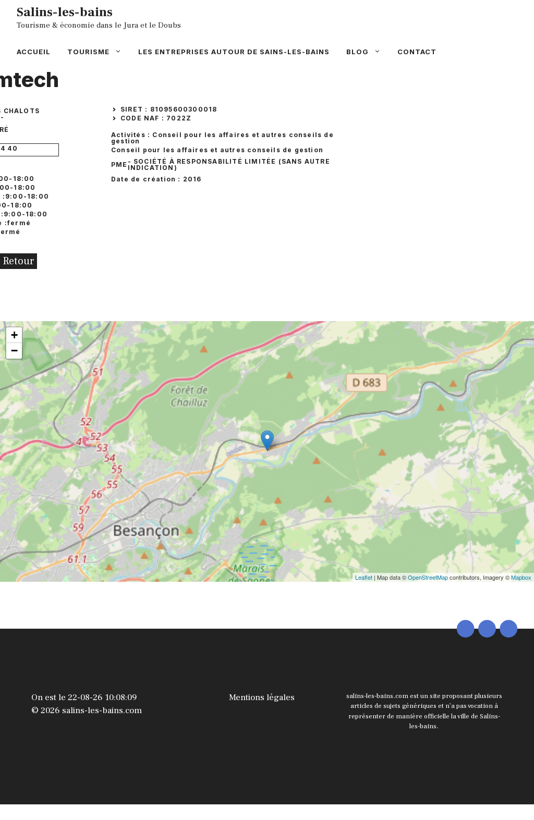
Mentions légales (262, 697)
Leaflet (363, 577)
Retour (18, 261)
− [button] (14, 350)
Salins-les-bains (65, 12)
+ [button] (14, 334)
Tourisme (88, 51)
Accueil (34, 51)
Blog (357, 51)
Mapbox (521, 577)
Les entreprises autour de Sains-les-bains (234, 51)
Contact (416, 51)
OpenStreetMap (428, 577)
